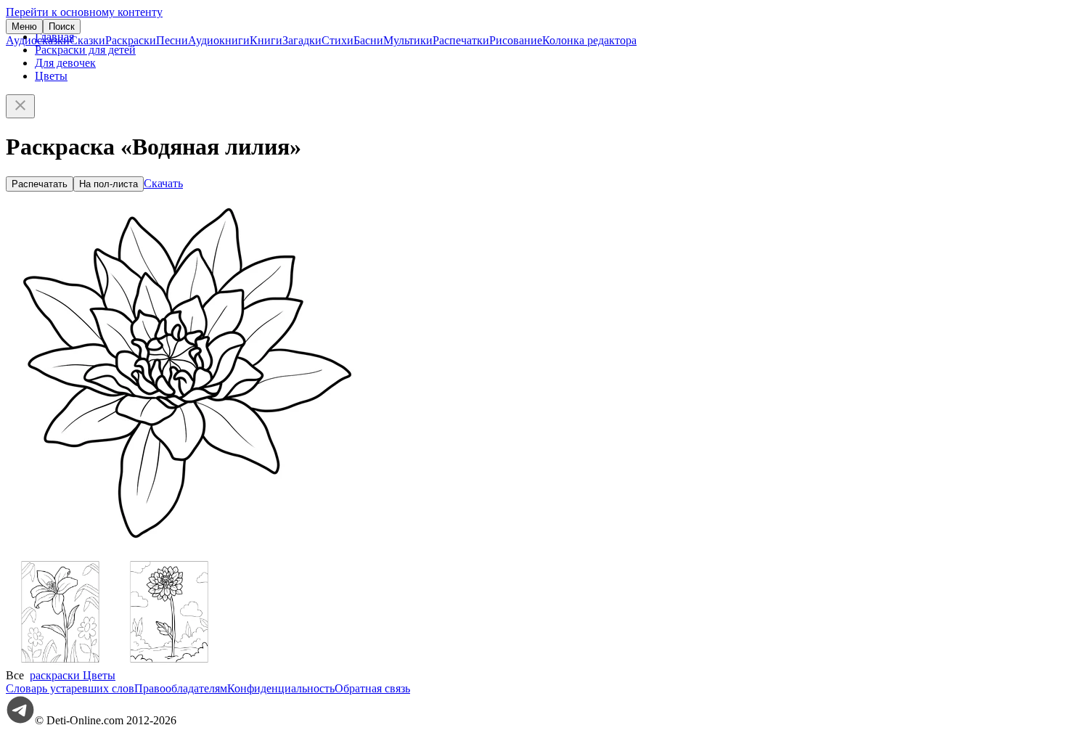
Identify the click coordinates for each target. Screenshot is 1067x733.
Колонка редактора (589, 40)
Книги (266, 40)
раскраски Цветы (72, 675)
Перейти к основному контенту (84, 12)
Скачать (163, 183)
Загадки (302, 40)
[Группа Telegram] (20, 720)
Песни (172, 40)
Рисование (515, 40)
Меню (24, 26)
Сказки (87, 40)
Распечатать (40, 184)
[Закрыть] (20, 106)
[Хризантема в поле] (169, 662)
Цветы (51, 76)
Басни (368, 40)
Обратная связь (372, 688)
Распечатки (461, 40)
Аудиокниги (219, 40)
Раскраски (130, 40)
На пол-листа (108, 184)
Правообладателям (180, 688)
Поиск (62, 26)
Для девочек (65, 63)
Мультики (408, 40)
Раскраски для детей (85, 50)
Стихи (337, 40)
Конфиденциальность (281, 688)
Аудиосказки (38, 40)
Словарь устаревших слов (70, 688)
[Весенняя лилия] (60, 662)
